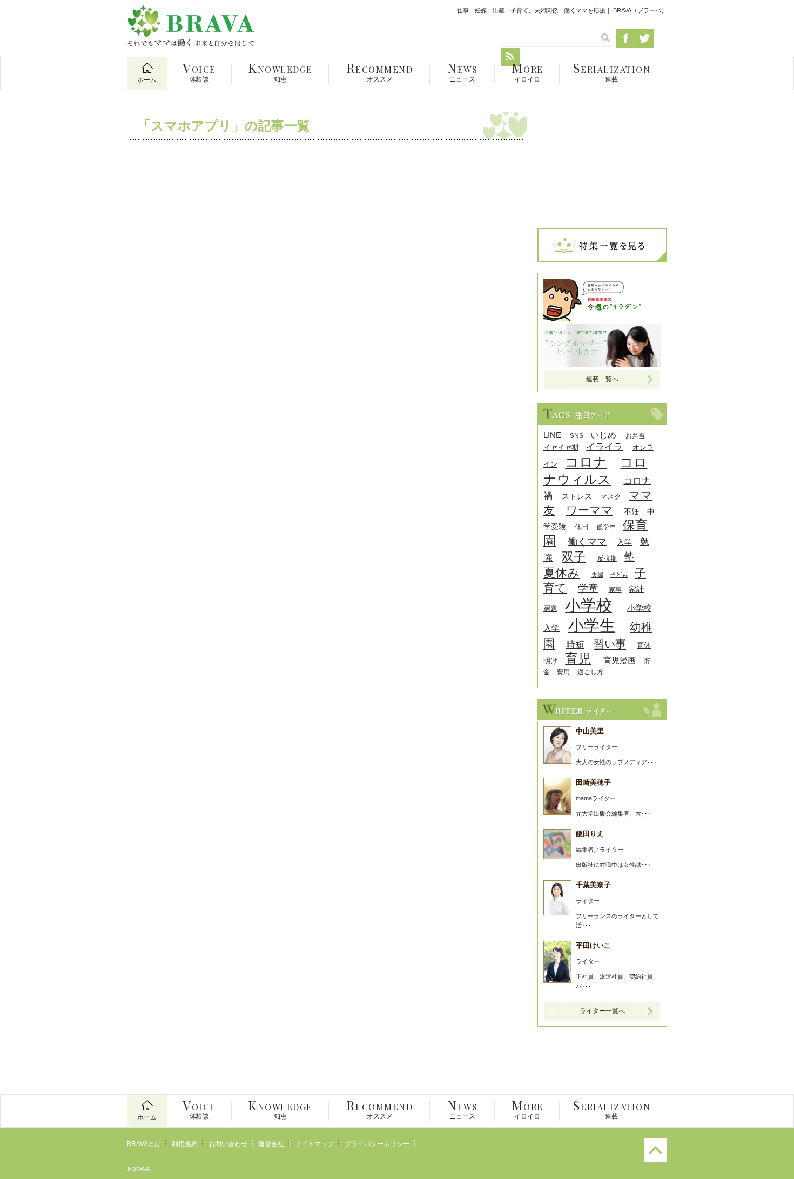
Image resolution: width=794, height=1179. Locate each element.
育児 (578, 658)
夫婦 (597, 574)
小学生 (591, 625)
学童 (588, 588)
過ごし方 (590, 671)
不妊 (631, 512)
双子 (574, 556)
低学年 (606, 526)
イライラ (604, 447)
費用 (563, 671)
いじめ (603, 435)
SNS (576, 435)
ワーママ (589, 510)
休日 (582, 527)
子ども (619, 574)
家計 (636, 589)
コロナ (586, 461)
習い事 (610, 644)
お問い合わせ (227, 1144)
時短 (575, 644)
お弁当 (635, 435)
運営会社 (271, 1144)
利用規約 (185, 1144)
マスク (610, 497)
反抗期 (607, 558)
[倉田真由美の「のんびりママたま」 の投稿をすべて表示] (602, 317)
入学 (624, 542)
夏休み (561, 573)
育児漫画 (619, 660)
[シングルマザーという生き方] (602, 363)
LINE (552, 435)
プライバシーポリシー (377, 1144)
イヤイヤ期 (560, 447)
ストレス (577, 497)
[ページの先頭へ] (655, 1159)
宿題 (550, 608)
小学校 (588, 605)
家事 (615, 589)
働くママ (587, 541)
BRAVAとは (144, 1144)
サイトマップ (314, 1144)
